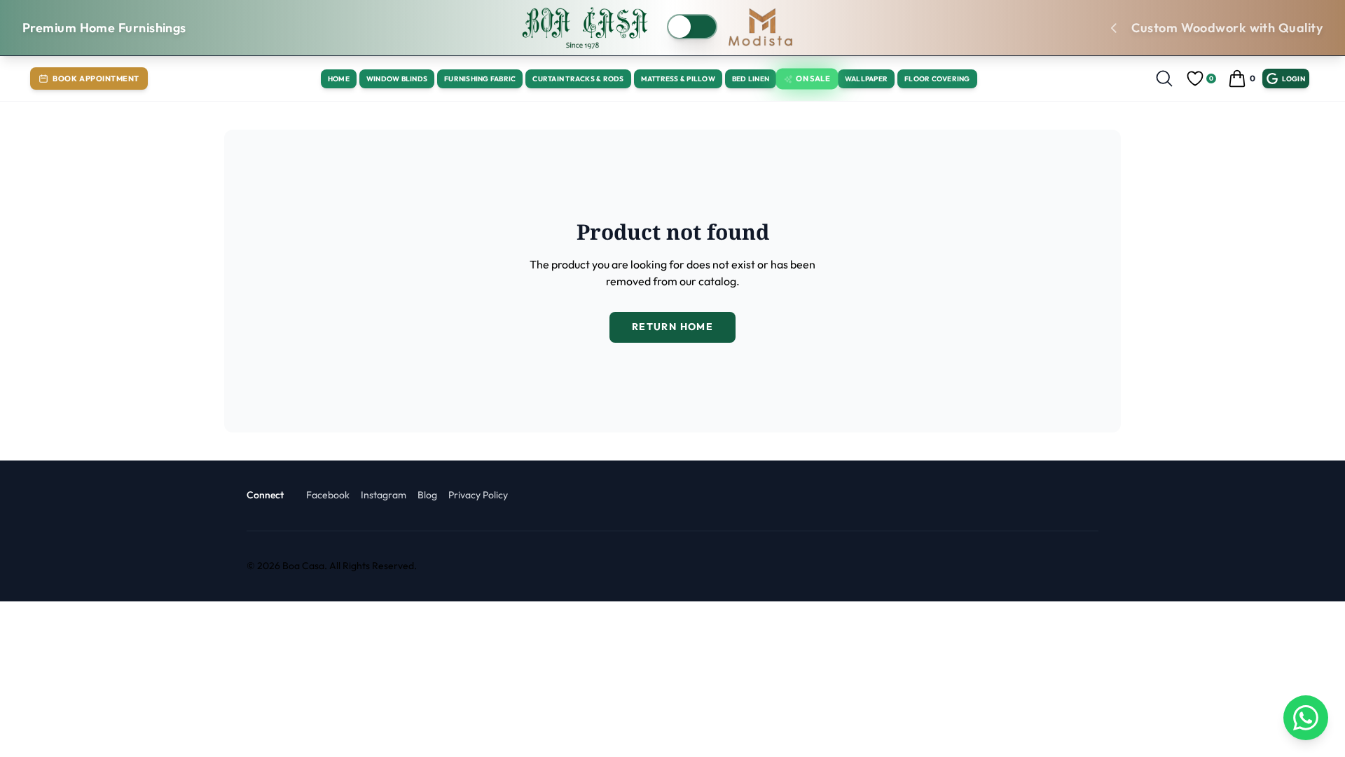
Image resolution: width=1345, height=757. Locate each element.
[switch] (692, 26)
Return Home (672, 326)
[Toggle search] (1164, 78)
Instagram (383, 495)
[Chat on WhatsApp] (1305, 717)
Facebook (328, 495)
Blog (427, 495)
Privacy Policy (478, 495)
